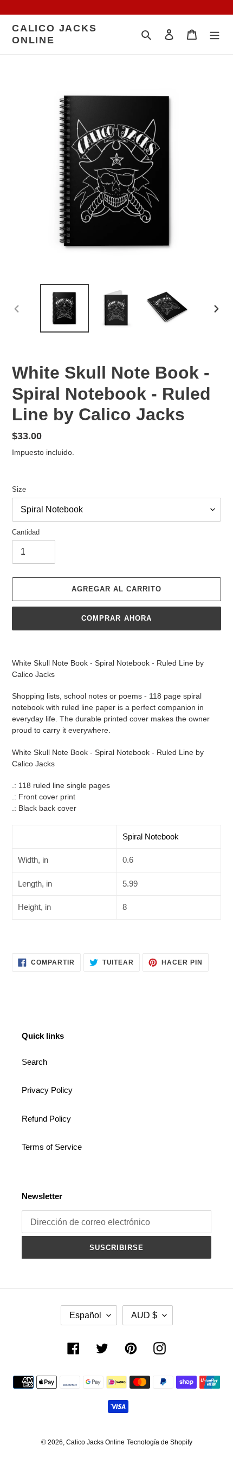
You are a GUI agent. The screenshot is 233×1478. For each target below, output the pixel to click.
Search (34, 1061)
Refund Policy (46, 1118)
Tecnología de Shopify (159, 1442)
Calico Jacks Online (54, 34)
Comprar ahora (116, 618)
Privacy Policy (47, 1090)
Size (19, 489)
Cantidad (26, 532)
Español (85, 1315)
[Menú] (214, 34)
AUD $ (144, 1315)
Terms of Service (52, 1146)
